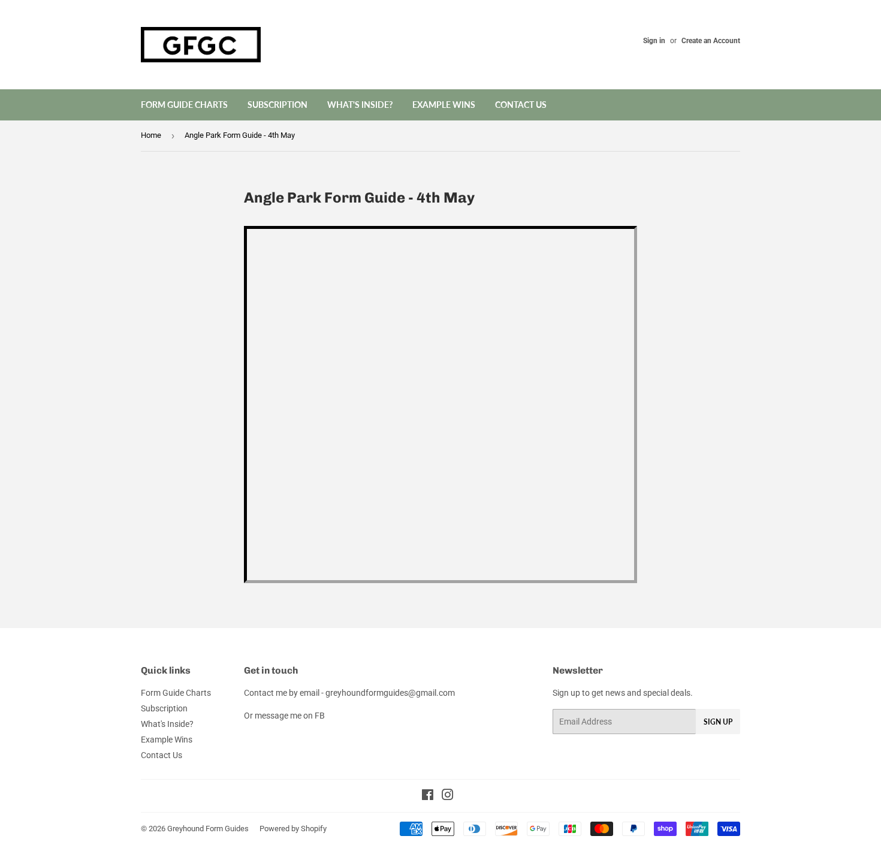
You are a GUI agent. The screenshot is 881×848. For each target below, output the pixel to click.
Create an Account (710, 41)
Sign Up (718, 721)
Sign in (654, 41)
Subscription (277, 104)
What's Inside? (360, 104)
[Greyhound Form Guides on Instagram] (448, 796)
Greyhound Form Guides (208, 828)
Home (151, 135)
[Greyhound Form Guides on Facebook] (427, 796)
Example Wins (443, 104)
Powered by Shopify (293, 828)
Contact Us (521, 104)
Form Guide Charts (184, 104)
